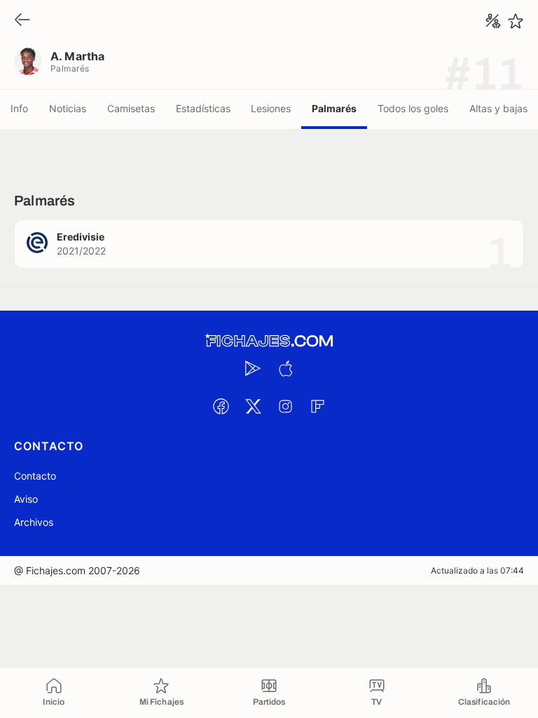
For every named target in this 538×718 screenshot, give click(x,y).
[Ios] (285, 368)
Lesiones (271, 108)
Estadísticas (203, 108)
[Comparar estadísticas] (493, 21)
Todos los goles (413, 108)
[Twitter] (252, 405)
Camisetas (131, 108)
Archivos (33, 522)
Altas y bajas (498, 108)
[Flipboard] (317, 405)
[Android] (252, 368)
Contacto (35, 476)
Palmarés (334, 108)
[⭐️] (515, 21)
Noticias (67, 108)
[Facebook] (220, 405)
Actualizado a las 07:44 (477, 570)
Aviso (26, 499)
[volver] (22, 20)
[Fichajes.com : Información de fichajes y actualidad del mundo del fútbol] (269, 341)
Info (19, 108)
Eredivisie (80, 237)
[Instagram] (285, 405)
